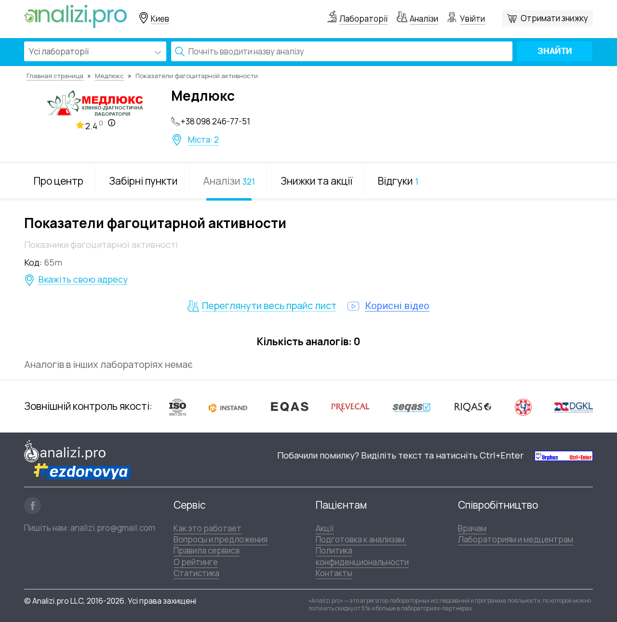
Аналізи (424, 18)
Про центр (58, 181)
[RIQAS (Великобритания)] (473, 406)
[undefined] (564, 455)
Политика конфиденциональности (362, 556)
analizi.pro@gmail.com (112, 527)
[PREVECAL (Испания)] (350, 406)
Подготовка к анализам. (361, 539)
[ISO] (177, 407)
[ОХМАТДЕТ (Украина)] (523, 407)
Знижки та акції (316, 181)
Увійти (472, 18)
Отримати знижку (554, 18)
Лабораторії (363, 18)
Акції (325, 528)
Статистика (196, 573)
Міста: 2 (203, 140)
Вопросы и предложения (221, 539)
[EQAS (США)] (289, 407)
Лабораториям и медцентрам (515, 539)
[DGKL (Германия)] (573, 407)
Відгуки (398, 181)
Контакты (334, 573)
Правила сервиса (207, 550)
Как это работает (207, 528)
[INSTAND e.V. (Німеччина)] (228, 406)
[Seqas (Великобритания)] (411, 406)
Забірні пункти (143, 181)
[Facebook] (32, 505)
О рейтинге (196, 562)
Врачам (472, 528)
